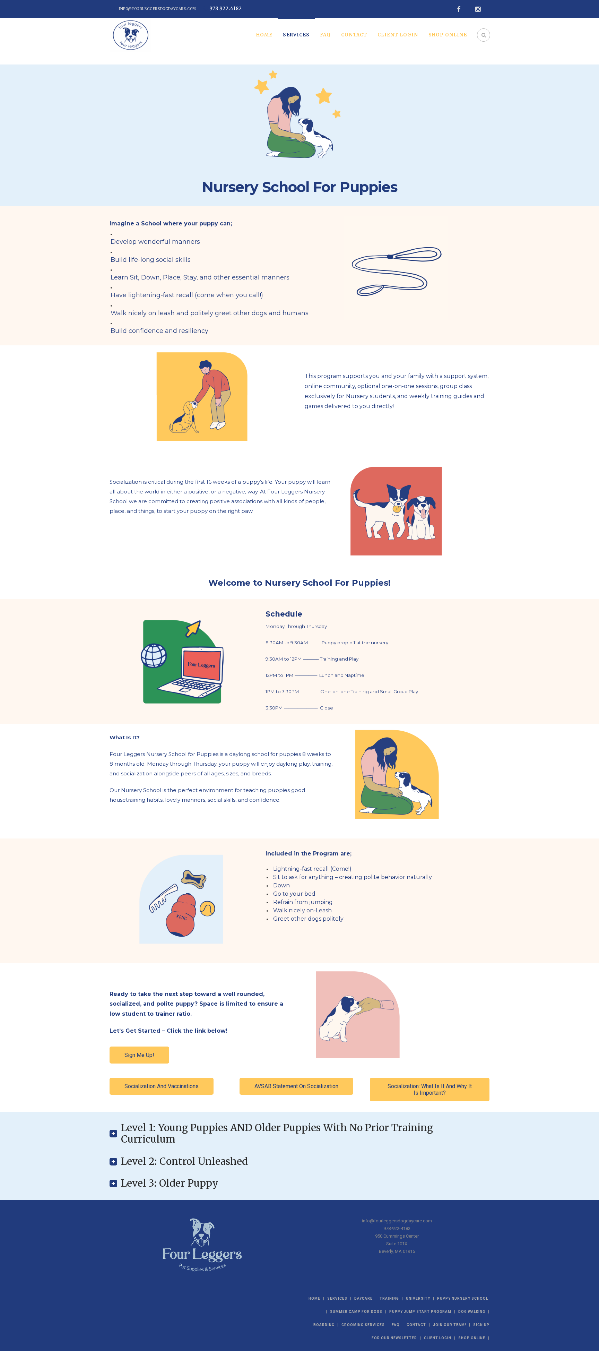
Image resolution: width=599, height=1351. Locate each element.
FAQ (325, 35)
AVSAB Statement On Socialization (296, 1086)
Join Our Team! (449, 1325)
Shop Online (447, 35)
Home (264, 35)
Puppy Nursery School (462, 1298)
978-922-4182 (396, 1228)
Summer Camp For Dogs (356, 1312)
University (418, 1298)
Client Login (397, 35)
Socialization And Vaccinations (161, 1086)
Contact (354, 35)
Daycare (363, 1298)
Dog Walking (471, 1312)
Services (296, 35)
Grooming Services (363, 1325)
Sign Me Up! (139, 1055)
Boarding (324, 1325)
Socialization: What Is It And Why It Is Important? (430, 1089)
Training (389, 1298)
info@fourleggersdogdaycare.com (157, 9)
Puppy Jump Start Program (420, 1312)
